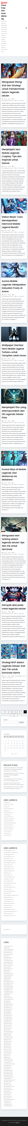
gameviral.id (7, 1094)
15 (22, 743)
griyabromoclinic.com (10, 915)
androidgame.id (8, 946)
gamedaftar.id (8, 1096)
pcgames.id (7, 996)
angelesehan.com (9, 869)
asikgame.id (7, 1057)
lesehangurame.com (9, 850)
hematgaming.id (8, 1031)
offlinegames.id (8, 957)
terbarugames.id (8, 999)
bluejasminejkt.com (9, 871)
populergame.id (8, 1106)
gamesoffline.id (8, 964)
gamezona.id (7, 1049)
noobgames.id (8, 1093)
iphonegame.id (8, 985)
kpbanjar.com (7, 893)
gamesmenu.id (8, 1023)
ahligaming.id (7, 1035)
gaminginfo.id (7, 1002)
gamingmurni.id (8, 1006)
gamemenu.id (7, 1047)
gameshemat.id (8, 1038)
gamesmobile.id (8, 962)
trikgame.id (7, 947)
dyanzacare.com (8, 913)
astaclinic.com (8, 907)
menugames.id (8, 1036)
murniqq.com (7, 833)
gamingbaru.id (8, 1065)
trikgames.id (7, 972)
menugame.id (7, 1062)
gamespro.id (7, 1083)
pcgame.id (7, 994)
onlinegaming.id (8, 993)
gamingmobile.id (8, 975)
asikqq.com (7, 802)
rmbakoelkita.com (9, 867)
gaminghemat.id (8, 1004)
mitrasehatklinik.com (9, 891)
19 (14, 745)
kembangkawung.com (10, 883)
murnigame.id (7, 1051)
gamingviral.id (7, 1067)
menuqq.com (7, 835)
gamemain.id (7, 1044)
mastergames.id (8, 1060)
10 (8, 743)
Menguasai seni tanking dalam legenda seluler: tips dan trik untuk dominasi (13, 542)
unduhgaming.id (8, 1070)
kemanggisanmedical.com (11, 895)
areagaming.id (8, 1020)
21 (19, 745)
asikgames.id (7, 1043)
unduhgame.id (8, 1104)
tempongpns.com (9, 854)
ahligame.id (7, 1056)
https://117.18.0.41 (8, 817)
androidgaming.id (8, 949)
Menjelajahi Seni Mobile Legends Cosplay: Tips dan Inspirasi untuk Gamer (12, 156)
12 (14, 743)
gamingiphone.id (8, 973)
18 (11, 745)
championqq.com (9, 827)
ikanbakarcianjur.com (9, 887)
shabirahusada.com (9, 903)
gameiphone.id (8, 952)
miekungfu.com (8, 875)
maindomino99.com (9, 819)
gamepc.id (7, 956)
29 (22, 748)
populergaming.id (8, 1077)
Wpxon (17, 1122)
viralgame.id (7, 1102)
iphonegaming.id (8, 986)
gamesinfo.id (7, 959)
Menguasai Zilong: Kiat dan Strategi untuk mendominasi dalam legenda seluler (13, 88)
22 (22, 745)
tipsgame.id (7, 1001)
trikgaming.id (7, 978)
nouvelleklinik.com (9, 899)
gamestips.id (7, 967)
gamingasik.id (7, 1010)
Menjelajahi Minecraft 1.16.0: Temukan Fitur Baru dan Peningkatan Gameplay (14, 775)
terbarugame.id (8, 997)
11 (11, 743)
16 (5, 745)
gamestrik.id (7, 970)
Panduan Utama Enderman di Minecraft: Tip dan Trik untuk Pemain (14, 783)
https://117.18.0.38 (8, 821)
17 (8, 745)
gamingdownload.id (9, 1064)
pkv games (7, 929)
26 (14, 748)
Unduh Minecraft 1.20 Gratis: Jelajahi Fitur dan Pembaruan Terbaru (13, 787)
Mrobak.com (7, 873)
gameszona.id (8, 1033)
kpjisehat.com (7, 889)
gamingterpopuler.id (9, 1080)
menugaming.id (8, 1018)
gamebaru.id (7, 1091)
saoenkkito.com (8, 858)
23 (5, 748)
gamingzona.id (8, 1015)
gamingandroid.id (8, 981)
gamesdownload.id (9, 1086)
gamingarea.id (8, 1014)
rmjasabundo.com (9, 879)
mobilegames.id (8, 960)
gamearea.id (7, 1054)
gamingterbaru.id (8, 983)
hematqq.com (8, 831)
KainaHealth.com (8, 901)
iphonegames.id (8, 954)
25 (11, 748)
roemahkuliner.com (9, 856)
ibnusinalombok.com (9, 909)
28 (20, 748)
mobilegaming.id (8, 988)
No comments (20, 100)
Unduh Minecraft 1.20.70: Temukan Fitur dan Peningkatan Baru (13, 779)
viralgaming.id (7, 1078)
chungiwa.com (8, 885)
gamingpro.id (7, 1069)
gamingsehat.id (8, 1072)
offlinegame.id (8, 989)
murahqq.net (7, 815)
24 (8, 748)
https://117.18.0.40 (8, 829)
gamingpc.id (7, 980)
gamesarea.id (7, 1052)
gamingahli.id (7, 1012)
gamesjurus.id (7, 1027)
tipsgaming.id (7, 977)
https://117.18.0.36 (8, 804)
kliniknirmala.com (8, 897)
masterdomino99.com (10, 823)
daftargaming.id (8, 1073)
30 (5, 750)
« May (12, 754)
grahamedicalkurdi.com (10, 911)
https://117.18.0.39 (8, 808)
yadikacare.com (8, 905)
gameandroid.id (8, 951)
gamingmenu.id (8, 1009)
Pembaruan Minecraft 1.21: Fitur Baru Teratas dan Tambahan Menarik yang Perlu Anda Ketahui (13, 769)
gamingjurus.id (8, 1007)
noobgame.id (7, 1101)
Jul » (16, 754)
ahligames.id (7, 1039)
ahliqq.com (7, 806)
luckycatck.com (8, 865)
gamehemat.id (8, 1041)
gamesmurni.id (8, 1025)
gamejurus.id (7, 1046)
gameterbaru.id (8, 968)
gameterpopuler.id (9, 1099)
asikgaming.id (7, 1022)
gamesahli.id (7, 1030)
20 (17, 745)
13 (17, 743)
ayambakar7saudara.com (11, 852)
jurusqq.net (7, 811)
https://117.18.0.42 (8, 813)
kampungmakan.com (10, 862)
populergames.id (8, 1089)
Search (6, 720)
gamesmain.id (8, 1028)
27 (17, 748)
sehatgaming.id (8, 1075)
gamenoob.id (7, 1088)
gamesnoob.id (8, 1081)
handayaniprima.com (10, 860)
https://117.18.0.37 (8, 825)
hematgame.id (8, 1059)
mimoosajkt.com (8, 881)
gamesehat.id (8, 1098)
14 (19, 743)
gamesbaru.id (7, 1085)
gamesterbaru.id (8, 965)
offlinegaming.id (8, 991)
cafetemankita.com (9, 877)
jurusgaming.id (8, 1017)
